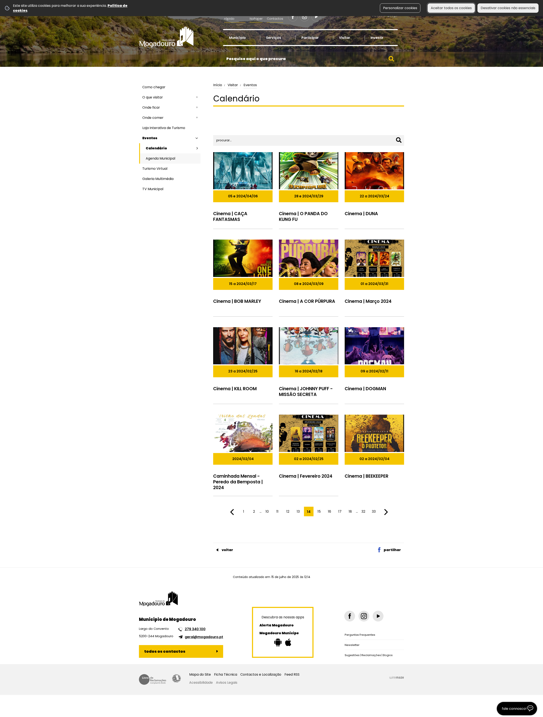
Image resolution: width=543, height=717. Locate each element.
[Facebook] (293, 16)
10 (267, 511)
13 (298, 511)
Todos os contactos (164, 651)
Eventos (250, 85)
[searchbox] (310, 58)
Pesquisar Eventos (230, 127)
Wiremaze (396, 677)
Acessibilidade (176, 678)
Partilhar (392, 549)
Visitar (233, 85)
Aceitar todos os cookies (451, 8)
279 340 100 (195, 629)
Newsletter (352, 645)
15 (319, 511)
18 (350, 511)
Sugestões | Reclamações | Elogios (369, 655)
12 (287, 511)
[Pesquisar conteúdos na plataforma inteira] (391, 58)
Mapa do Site (200, 674)
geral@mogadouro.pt (204, 636)
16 (329, 511)
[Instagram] (304, 16)
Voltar (227, 549)
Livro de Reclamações (152, 679)
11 (277, 511)
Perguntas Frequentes (360, 635)
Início (217, 85)
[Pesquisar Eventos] (398, 140)
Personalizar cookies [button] (400, 8)
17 (339, 511)
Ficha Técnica (225, 674)
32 (363, 511)
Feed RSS (291, 674)
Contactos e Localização (260, 674)
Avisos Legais (226, 682)
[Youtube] (316, 16)
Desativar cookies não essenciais (508, 8)
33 (374, 511)
